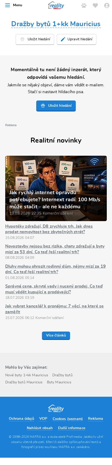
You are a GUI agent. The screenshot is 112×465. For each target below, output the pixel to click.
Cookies (59, 419)
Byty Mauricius (59, 382)
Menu (17, 5)
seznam (75, 419)
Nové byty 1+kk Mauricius (26, 375)
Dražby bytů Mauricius (23, 382)
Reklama (95, 419)
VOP (43, 419)
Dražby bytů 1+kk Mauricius (56, 24)
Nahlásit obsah (40, 428)
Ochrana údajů (21, 419)
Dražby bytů (62, 375)
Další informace (71, 428)
